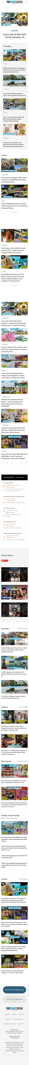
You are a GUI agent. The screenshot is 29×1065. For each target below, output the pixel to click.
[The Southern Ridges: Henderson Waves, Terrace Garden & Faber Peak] (14, 80)
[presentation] (6, 561)
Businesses (5, 318)
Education (5, 174)
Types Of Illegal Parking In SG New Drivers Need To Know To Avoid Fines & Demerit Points (14, 206)
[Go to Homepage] (14, 2)
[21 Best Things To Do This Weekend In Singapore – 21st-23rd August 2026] (14, 961)
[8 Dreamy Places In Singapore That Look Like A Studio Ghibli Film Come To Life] (14, 771)
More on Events (23, 879)
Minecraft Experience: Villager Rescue (14, 496)
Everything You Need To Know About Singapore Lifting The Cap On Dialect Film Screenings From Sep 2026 (14, 728)
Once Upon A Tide (8, 483)
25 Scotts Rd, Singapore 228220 (13, 527)
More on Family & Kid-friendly (9, 818)
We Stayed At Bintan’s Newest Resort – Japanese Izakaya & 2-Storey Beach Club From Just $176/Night (12, 403)
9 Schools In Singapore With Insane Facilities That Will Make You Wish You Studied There (14, 180)
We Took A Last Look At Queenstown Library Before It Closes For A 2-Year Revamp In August (14, 36)
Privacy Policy (21, 1023)
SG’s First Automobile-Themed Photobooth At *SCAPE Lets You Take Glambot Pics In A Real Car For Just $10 (14, 804)
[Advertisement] (14, 220)
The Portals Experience (10, 521)
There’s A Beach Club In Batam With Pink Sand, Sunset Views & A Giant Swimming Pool (14, 349)
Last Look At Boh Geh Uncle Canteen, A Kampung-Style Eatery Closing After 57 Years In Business (13, 323)
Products (6, 138)
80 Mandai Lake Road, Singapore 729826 (15, 502)
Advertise (7, 1014)
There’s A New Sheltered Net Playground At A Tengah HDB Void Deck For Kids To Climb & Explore (14, 865)
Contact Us (21, 1014)
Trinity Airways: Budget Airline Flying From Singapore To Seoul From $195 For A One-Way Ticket (13, 375)
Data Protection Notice (10, 1023)
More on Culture (23, 707)
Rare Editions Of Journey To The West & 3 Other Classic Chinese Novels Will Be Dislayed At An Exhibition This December (12, 277)
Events (4, 271)
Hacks (5, 112)
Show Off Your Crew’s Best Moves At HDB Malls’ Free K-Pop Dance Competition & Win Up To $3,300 (14, 456)
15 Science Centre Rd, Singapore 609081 (15, 539)
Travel (4, 370)
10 (21, 463)
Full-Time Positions (18, 1019)
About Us (14, 1014)
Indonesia (5, 344)
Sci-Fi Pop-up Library (9, 508)
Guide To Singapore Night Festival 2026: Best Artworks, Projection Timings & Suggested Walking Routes (13, 948)
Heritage (14, 30)
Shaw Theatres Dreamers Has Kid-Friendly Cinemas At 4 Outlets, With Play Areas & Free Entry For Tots (14, 848)
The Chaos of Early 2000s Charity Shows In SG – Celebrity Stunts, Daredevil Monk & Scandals (13, 250)
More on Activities (23, 628)
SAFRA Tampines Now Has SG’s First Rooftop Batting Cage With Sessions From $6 (13, 674)
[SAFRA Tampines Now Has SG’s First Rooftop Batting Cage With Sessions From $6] (14, 662)
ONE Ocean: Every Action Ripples (12, 533)
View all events (20, 477)
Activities (6, 89)
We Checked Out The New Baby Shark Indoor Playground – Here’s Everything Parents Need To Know (14, 839)
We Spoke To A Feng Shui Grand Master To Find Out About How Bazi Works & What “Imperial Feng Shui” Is (14, 752)
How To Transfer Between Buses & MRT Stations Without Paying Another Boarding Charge (13, 119)
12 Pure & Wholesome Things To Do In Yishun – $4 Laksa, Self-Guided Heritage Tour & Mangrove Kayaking (14, 649)
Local (5, 63)
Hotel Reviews (6, 396)
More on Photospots (22, 761)
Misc (3, 201)
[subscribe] (21, 999)
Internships (9, 1019)
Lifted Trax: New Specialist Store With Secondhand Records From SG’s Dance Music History (13, 430)
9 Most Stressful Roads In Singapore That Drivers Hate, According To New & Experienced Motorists (14, 70)
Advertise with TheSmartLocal (14, 990)
